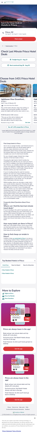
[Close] (35, 418)
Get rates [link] (27, 122)
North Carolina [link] (9, 45)
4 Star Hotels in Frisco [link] (8, 270)
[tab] (5, 265)
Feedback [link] (27, 409)
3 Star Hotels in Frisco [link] (8, 273)
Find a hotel (18, 39)
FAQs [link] (27, 407)
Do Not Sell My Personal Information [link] (15, 409)
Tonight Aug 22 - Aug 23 (19, 59)
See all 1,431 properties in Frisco (18, 127)
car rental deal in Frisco (19, 238)
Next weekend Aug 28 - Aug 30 (20, 65)
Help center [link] (22, 407)
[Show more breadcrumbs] (2, 46)
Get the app (18, 349)
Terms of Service (16, 431)
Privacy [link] (9, 407)
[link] (18, 294)
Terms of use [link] (15, 407)
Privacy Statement (7, 431)
